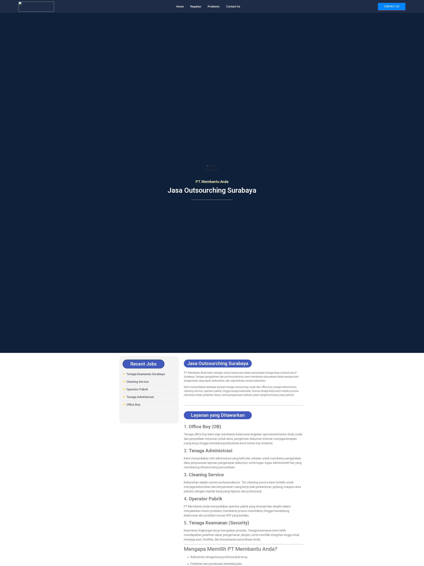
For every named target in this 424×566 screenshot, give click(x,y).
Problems (214, 6)
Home (180, 6)
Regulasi (195, 6)
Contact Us (233, 6)
